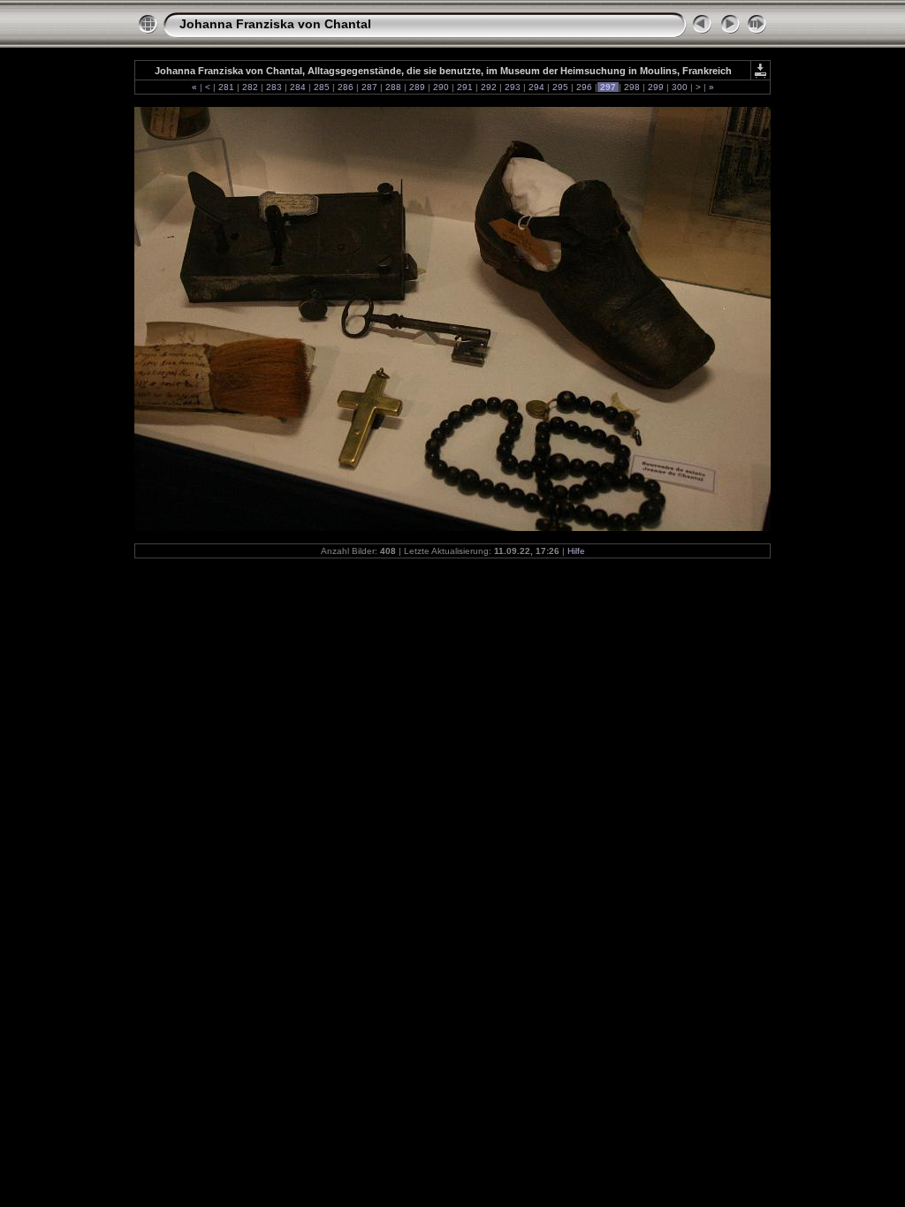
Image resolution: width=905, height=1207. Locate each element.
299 (655, 87)
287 (369, 87)
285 (321, 87)
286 (345, 87)
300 (679, 87)
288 (393, 87)
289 (417, 87)
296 (584, 87)
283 (274, 87)
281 (226, 87)
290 (441, 87)
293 (512, 87)
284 (297, 87)
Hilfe (576, 551)
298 (632, 87)
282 (250, 87)
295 (560, 87)
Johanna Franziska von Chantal (275, 24)
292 (488, 87)
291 (464, 87)
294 (536, 87)
